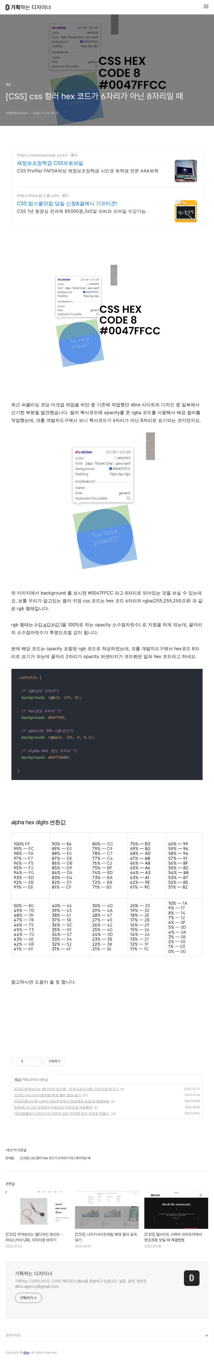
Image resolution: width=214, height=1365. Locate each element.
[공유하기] (28, 1061)
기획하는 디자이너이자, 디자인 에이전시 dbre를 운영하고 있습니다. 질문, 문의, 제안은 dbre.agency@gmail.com (81, 1284)
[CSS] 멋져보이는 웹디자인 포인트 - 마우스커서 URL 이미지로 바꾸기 (66, 1089)
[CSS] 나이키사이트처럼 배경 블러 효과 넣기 (47, 1095)
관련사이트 (13, 1335)
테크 (18, 1079)
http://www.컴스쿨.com (38, 195)
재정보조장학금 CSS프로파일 (50, 163)
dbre (10, 1345)
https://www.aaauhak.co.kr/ (42, 155)
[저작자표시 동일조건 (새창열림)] (70, 1061)
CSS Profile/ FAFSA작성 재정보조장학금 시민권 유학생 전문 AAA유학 (88, 170)
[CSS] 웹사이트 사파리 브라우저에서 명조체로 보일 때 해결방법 (62, 1101)
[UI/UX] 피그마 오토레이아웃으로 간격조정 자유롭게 (53, 1107)
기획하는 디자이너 (33, 1273)
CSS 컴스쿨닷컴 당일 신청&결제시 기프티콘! (67, 203)
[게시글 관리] (35, 1061)
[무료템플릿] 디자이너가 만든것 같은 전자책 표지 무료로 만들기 (61, 1113)
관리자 (10, 1354)
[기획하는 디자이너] (28, 8)
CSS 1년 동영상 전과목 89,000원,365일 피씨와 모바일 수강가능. (82, 211)
